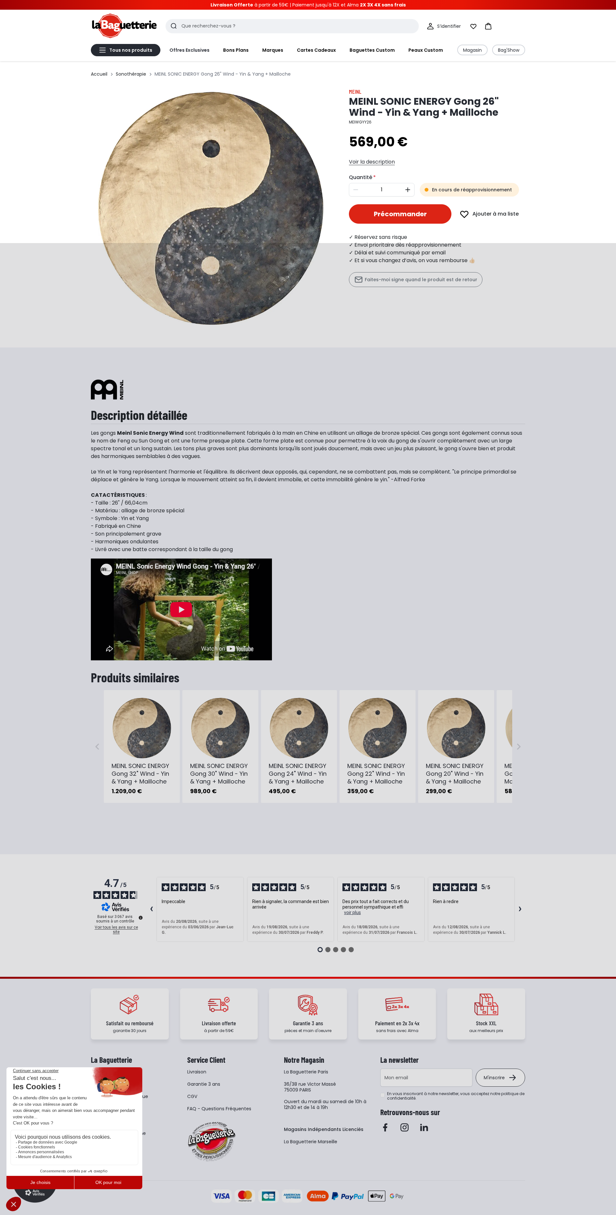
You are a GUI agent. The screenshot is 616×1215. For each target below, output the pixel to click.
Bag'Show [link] (508, 50)
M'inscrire (494, 1077)
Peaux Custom (425, 50)
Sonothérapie (131, 74)
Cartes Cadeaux (316, 50)
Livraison (196, 1072)
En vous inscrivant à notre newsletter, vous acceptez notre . (455, 1096)
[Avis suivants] (519, 909)
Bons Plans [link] (236, 50)
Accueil (99, 74)
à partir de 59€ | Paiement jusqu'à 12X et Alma (308, 5)
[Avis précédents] (151, 909)
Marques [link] (272, 50)
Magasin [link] (472, 50)
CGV (192, 1096)
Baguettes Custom (372, 50)
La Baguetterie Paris (306, 1072)
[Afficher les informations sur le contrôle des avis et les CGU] (140, 917)
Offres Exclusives (189, 50)
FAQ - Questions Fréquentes (219, 1108)
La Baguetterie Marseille (310, 1141)
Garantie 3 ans (203, 1084)
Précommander (400, 213)
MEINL (355, 91)
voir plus (352, 912)
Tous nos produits (130, 50)
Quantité (360, 177)
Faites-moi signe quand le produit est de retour (421, 279)
